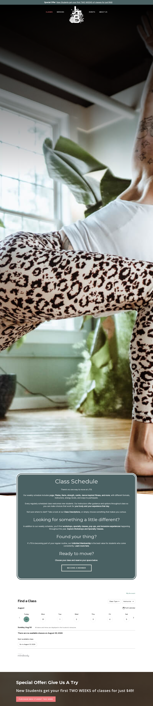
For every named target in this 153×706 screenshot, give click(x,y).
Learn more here (82, 546)
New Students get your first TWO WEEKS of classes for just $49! (75, 690)
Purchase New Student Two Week (36, 699)
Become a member (76, 568)
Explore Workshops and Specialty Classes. (85, 529)
